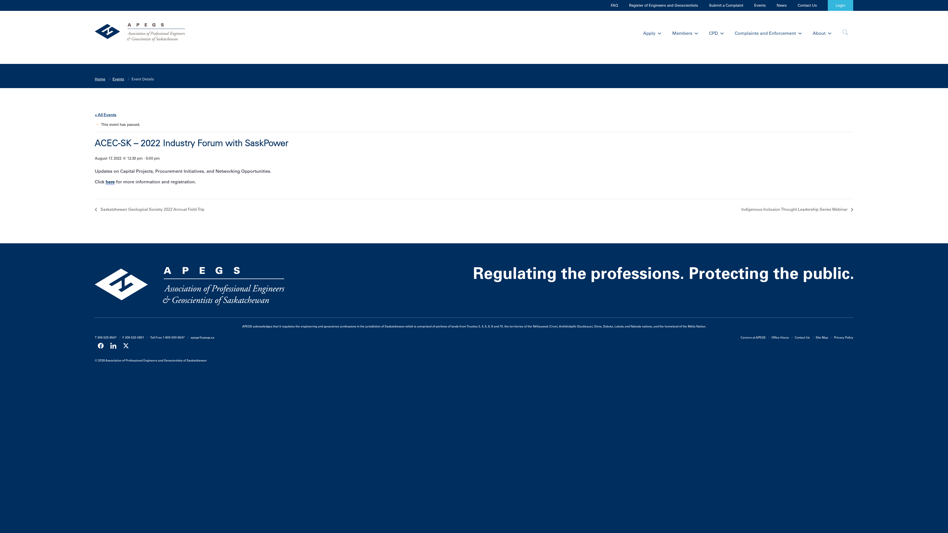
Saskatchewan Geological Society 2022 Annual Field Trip (151, 209)
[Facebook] (101, 346)
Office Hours (780, 337)
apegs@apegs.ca (202, 337)
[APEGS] (189, 33)
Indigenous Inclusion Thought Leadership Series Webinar (795, 209)
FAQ (614, 5)
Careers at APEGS (753, 337)
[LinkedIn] (113, 346)
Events (760, 5)
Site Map (822, 337)
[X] (126, 346)
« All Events (105, 114)
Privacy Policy (843, 337)
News (782, 5)
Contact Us (807, 5)
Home (100, 79)
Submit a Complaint (726, 5)
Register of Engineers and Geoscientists (663, 5)
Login (840, 5)
